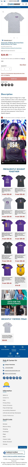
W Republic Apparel (8, 40)
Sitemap (5, 444)
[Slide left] (10, 37)
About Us (5, 395)
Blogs (4, 434)
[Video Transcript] (5, 121)
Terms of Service (7, 405)
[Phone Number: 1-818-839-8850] (2, 1)
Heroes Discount (7, 441)
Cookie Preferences (8, 415)
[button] (1, 4)
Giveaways (6, 431)
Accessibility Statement (9, 410)
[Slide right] (17, 37)
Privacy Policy (6, 403)
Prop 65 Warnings (8, 408)
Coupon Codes (7, 439)
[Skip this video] (2, 121)
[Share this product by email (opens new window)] (12, 85)
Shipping (5, 429)
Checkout (25, 1)
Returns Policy (7, 426)
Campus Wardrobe (13, 459)
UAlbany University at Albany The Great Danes (11, 48)
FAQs (4, 400)
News (4, 436)
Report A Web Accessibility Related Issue (14, 456)
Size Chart (23, 64)
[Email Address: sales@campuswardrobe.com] (5, 1)
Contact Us (6, 397)
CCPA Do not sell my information (12, 413)
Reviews (5, 424)
